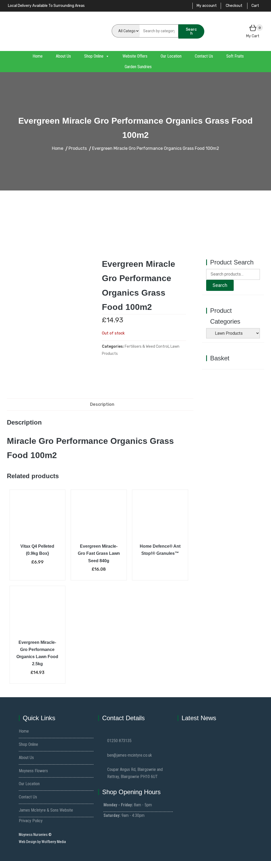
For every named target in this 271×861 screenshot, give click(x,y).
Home (38, 56)
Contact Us (204, 56)
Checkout (234, 5)
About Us (63, 56)
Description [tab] (102, 404)
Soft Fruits (235, 56)
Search (191, 31)
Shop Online (93, 56)
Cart (255, 5)
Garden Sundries (138, 66)
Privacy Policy (31, 820)
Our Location (171, 56)
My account (207, 5)
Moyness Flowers (33, 770)
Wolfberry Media (54, 842)
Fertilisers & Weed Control (147, 346)
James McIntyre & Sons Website (46, 810)
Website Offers (135, 56)
